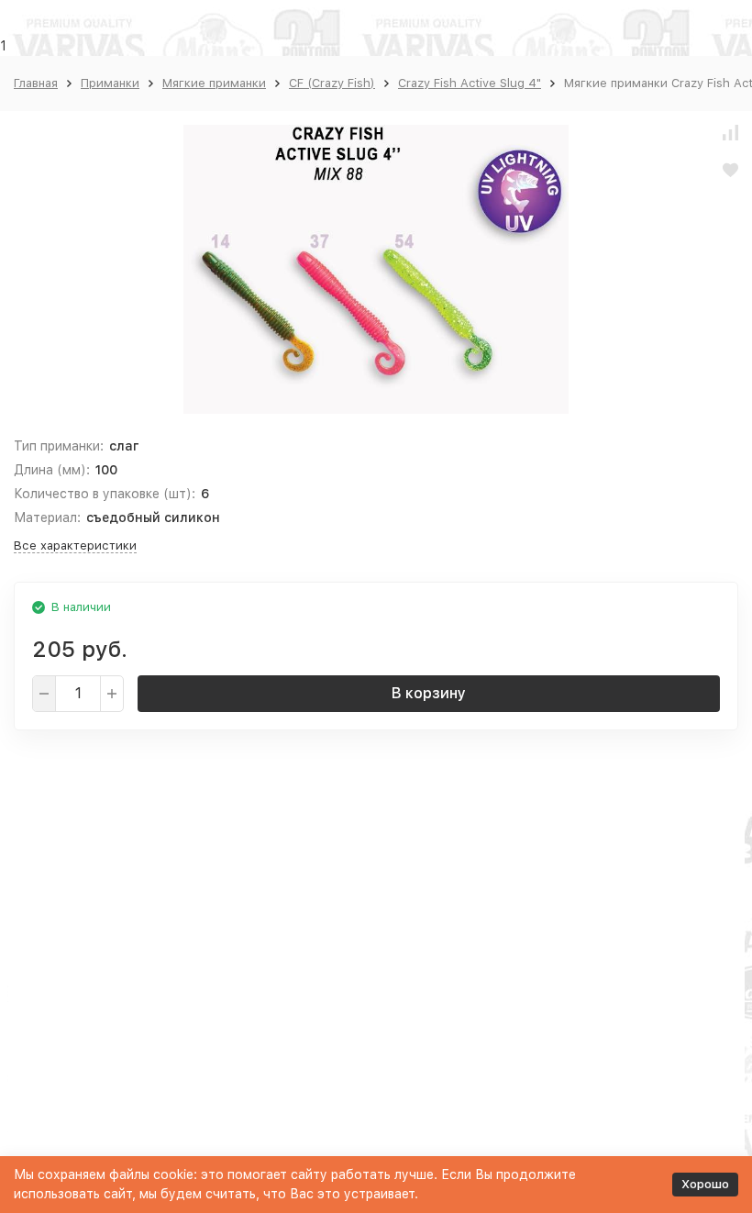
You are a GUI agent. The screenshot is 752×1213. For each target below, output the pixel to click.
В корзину (429, 693)
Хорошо (705, 1184)
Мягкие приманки (214, 83)
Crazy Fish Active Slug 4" (469, 83)
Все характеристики (75, 545)
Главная (36, 83)
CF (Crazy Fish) (332, 83)
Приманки (110, 83)
